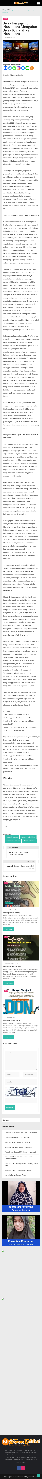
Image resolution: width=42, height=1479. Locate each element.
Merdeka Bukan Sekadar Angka (15, 1175)
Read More (9, 929)
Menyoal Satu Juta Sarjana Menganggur (18, 1147)
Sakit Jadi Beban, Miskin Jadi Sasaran (17, 1142)
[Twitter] (10, 68)
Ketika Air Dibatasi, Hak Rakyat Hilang (18, 1170)
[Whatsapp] (14, 68)
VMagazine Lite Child (31, 1477)
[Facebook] (6, 68)
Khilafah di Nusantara (12, 837)
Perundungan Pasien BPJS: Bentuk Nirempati (20, 1152)
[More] (32, 68)
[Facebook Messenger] (23, 68)
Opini (5, 18)
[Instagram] (19, 68)
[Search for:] (21, 1120)
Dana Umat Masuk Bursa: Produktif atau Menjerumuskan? (19, 1158)
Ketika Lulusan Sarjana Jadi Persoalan (17, 1137)
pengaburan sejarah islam (28, 837)
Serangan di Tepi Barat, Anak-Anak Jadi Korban (21, 1133)
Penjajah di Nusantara (30, 840)
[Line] (27, 68)
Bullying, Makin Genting (11, 913)
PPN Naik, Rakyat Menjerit (12, 1020)
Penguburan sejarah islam (13, 840)
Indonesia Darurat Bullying (12, 966)
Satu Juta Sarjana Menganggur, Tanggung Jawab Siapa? (21, 1164)
